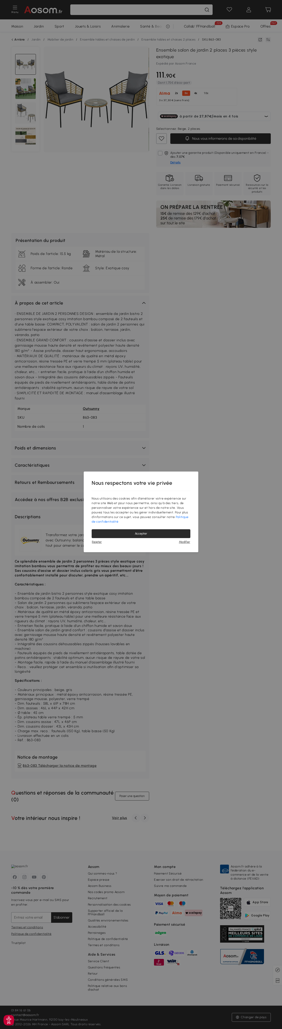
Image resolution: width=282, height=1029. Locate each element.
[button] (8, 1020)
